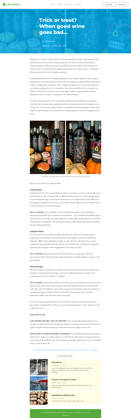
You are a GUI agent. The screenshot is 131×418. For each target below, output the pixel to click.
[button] (78, 4)
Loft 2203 (87, 413)
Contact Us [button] (65, 415)
